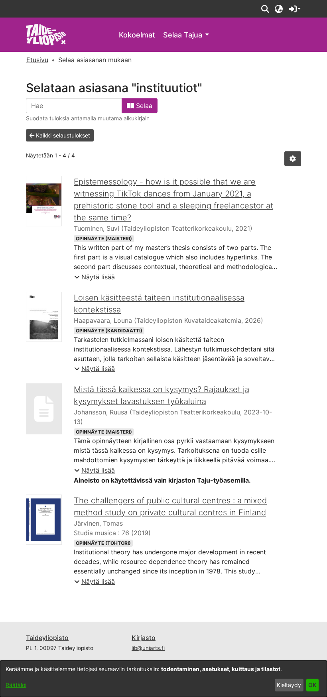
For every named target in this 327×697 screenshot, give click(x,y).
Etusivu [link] (37, 60)
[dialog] (163, 679)
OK (312, 684)
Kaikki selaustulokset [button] (62, 135)
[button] (265, 9)
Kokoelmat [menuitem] (137, 35)
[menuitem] (186, 34)
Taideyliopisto (47, 638)
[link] (46, 34)
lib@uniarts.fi (148, 648)
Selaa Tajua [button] (182, 35)
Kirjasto (144, 638)
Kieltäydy (289, 684)
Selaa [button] (143, 106)
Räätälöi (16, 684)
